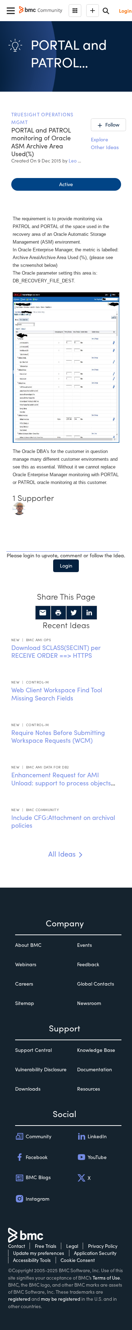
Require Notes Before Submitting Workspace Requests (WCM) (58, 736)
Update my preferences (38, 1253)
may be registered (60, 1298)
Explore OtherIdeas (105, 143)
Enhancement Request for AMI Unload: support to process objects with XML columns (61, 783)
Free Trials (45, 1246)
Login (66, 565)
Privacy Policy (103, 1246)
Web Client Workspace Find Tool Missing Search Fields (56, 694)
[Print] (58, 612)
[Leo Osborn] (19, 507)
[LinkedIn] (89, 612)
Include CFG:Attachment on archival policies (63, 821)
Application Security (95, 1253)
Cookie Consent (78, 1260)
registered (19, 1298)
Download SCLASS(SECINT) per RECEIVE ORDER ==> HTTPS (56, 651)
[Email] (43, 612)
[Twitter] (74, 612)
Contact (16, 1246)
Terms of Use (106, 1277)
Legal (72, 1246)
